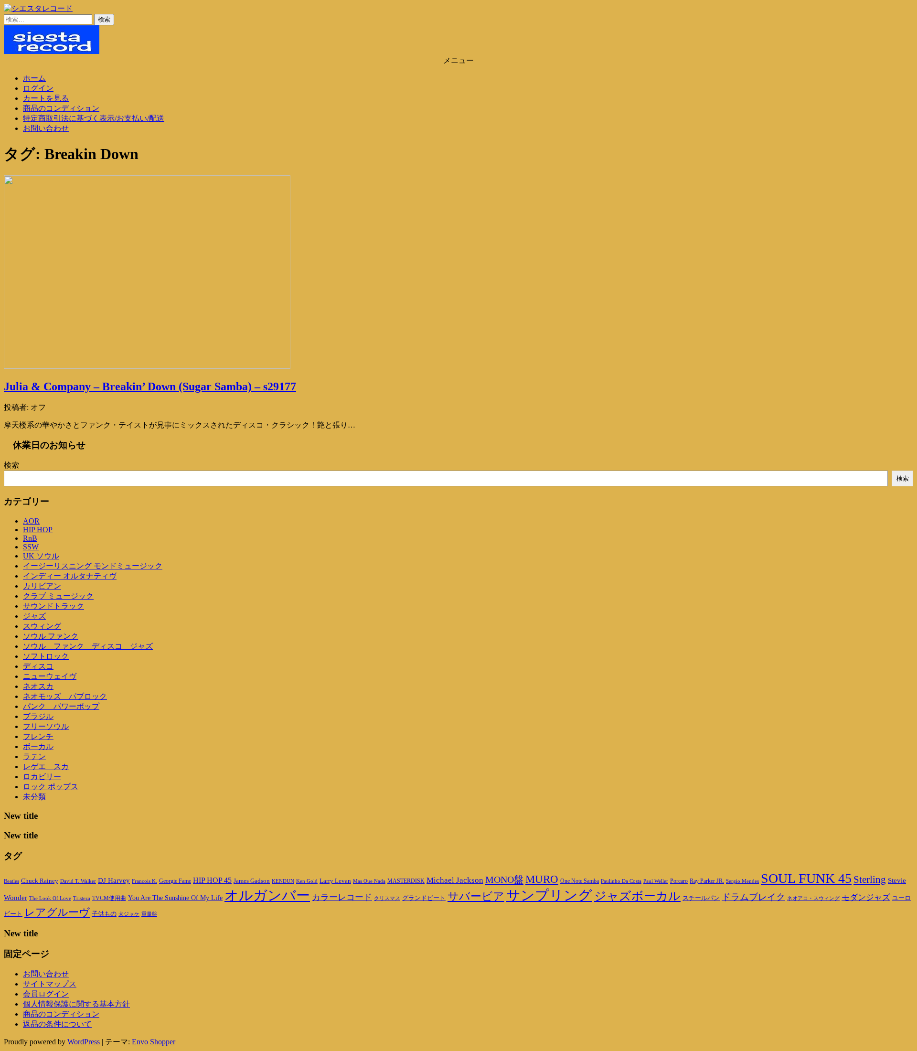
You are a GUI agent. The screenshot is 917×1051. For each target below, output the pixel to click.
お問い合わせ (46, 128)
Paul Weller (655, 881)
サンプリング (549, 895)
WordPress (83, 1042)
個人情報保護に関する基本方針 (76, 1004)
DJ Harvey (114, 880)
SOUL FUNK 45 (806, 878)
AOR (31, 521)
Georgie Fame (175, 881)
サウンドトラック (53, 606)
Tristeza (81, 898)
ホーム (34, 78)
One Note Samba (579, 881)
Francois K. (144, 881)
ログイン (38, 88)
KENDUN (283, 881)
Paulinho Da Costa (621, 881)
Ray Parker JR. (707, 881)
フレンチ (38, 736)
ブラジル (38, 716)
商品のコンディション (61, 108)
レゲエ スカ (46, 766)
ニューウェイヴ (49, 676)
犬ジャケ (128, 914)
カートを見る (46, 98)
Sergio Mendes (742, 881)
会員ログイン (46, 994)
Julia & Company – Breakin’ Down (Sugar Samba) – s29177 (150, 386)
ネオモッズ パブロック (65, 696)
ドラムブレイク (753, 897)
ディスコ (38, 666)
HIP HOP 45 (212, 880)
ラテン (34, 756)
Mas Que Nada (369, 881)
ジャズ (34, 616)
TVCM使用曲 (109, 898)
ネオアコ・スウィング (813, 898)
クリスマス (387, 898)
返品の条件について (57, 1024)
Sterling (869, 879)
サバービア (476, 896)
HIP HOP (38, 530)
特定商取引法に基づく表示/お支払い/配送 (93, 118)
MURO (541, 879)
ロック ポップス (50, 787)
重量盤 (149, 914)
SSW (31, 547)
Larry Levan (335, 880)
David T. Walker (78, 881)
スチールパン (701, 898)
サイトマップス (49, 984)
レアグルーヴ (57, 912)
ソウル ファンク (50, 636)
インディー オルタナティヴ (70, 576)
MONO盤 (504, 879)
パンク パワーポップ (61, 706)
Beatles (11, 881)
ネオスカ (38, 686)
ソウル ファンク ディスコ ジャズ (88, 646)
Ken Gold (307, 881)
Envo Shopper (153, 1042)
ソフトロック (46, 656)
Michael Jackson (455, 880)
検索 (11, 465)
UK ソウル (41, 556)
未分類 (34, 797)
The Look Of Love (50, 898)
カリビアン (42, 586)
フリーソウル (46, 726)
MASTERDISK (406, 881)
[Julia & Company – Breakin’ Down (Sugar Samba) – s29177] (147, 366)
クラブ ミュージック (58, 596)
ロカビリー (42, 776)
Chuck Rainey (39, 880)
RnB (30, 538)
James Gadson (252, 880)
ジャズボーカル (637, 895)
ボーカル (38, 746)
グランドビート (424, 898)
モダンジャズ (866, 897)
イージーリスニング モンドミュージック (92, 566)
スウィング (42, 626)
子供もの (104, 914)
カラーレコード (342, 897)
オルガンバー (267, 895)
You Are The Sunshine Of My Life (175, 897)
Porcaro (679, 881)
